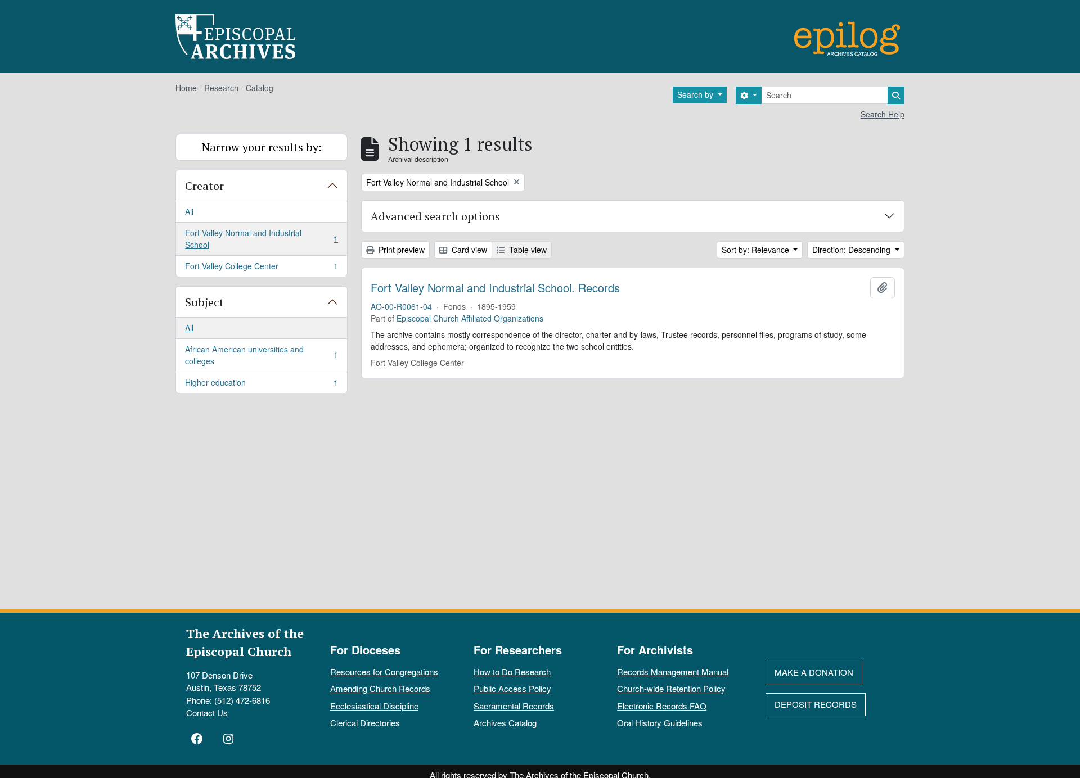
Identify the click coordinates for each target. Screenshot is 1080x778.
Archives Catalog (505, 723)
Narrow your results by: (262, 147)
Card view (468, 249)
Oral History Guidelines (660, 723)
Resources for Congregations (384, 671)
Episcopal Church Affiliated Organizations (470, 318)
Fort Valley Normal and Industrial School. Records (495, 288)
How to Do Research (512, 671)
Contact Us (207, 712)
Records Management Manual (672, 671)
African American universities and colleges (261, 355)
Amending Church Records (380, 688)
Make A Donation (814, 672)
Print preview (400, 249)
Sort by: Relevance (756, 249)
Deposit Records (816, 704)
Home (186, 87)
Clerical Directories (365, 723)
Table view (527, 249)
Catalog (259, 87)
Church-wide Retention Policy (671, 688)
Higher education (261, 385)
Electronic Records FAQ (661, 706)
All (189, 211)
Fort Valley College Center (261, 268)
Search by (696, 94)
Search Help (882, 114)
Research (221, 87)
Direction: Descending (852, 249)
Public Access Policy (512, 688)
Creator (204, 185)
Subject (204, 302)
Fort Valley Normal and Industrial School (261, 238)
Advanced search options (435, 216)
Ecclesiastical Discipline (374, 706)
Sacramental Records (514, 706)
